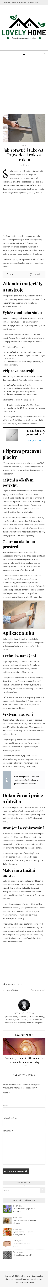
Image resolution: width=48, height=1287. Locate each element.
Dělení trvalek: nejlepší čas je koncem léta (24, 1210)
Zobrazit (36, 274)
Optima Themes (28, 1282)
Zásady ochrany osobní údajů (25, 2)
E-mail (6, 1105)
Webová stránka (10, 1118)
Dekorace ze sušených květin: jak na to (24, 1221)
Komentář (8, 1130)
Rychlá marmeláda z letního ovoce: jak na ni (24, 1233)
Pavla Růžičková (12, 990)
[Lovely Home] (24, 27)
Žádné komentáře (38, 990)
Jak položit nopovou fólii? (23, 1255)
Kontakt (6, 2)
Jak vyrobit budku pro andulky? (21, 1244)
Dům (24, 146)
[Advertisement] (24, 83)
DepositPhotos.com (36, 1279)
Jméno (6, 1092)
